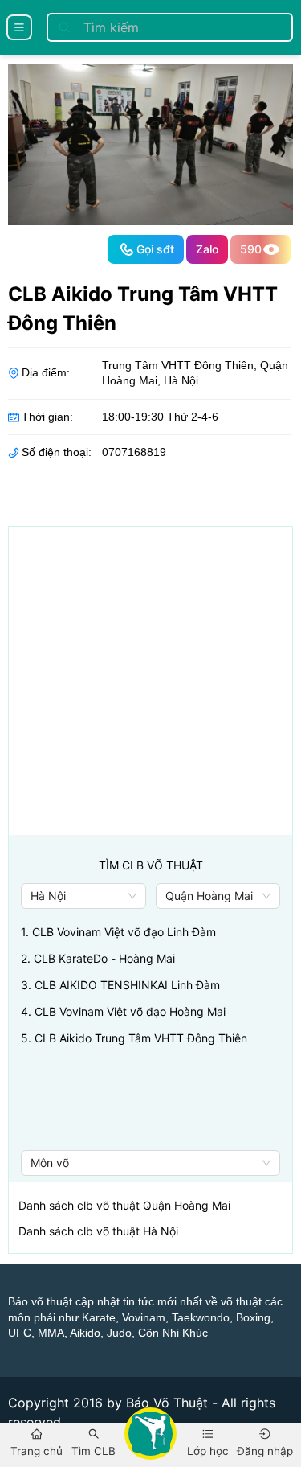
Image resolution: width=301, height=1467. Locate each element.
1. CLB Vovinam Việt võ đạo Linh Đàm (118, 932)
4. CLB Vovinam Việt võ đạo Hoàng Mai (123, 1011)
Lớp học (208, 1450)
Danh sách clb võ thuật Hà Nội (98, 1231)
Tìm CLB (93, 1450)
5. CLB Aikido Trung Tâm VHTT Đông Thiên (134, 1038)
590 (251, 249)
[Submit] (64, 27)
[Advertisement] (150, 684)
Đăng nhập (265, 1450)
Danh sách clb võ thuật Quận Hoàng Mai (124, 1205)
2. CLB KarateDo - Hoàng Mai (98, 958)
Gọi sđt (155, 249)
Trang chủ (36, 1450)
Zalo (207, 249)
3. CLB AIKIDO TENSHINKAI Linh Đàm (120, 985)
